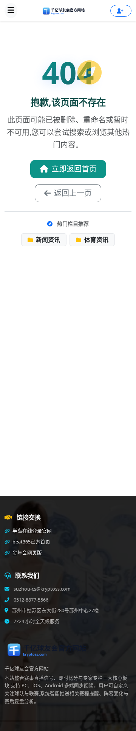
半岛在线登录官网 (31, 531)
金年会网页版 (26, 552)
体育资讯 (95, 239)
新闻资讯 (47, 239)
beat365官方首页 (30, 542)
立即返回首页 (74, 169)
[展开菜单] (11, 10)
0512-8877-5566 (30, 600)
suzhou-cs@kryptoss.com (41, 589)
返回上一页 (73, 193)
